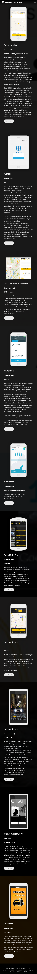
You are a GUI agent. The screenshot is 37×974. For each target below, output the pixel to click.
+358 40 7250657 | (29, 970)
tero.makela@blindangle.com (13, 970)
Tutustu (8, 121)
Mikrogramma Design (20, 971)
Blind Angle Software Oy (13, 2)
